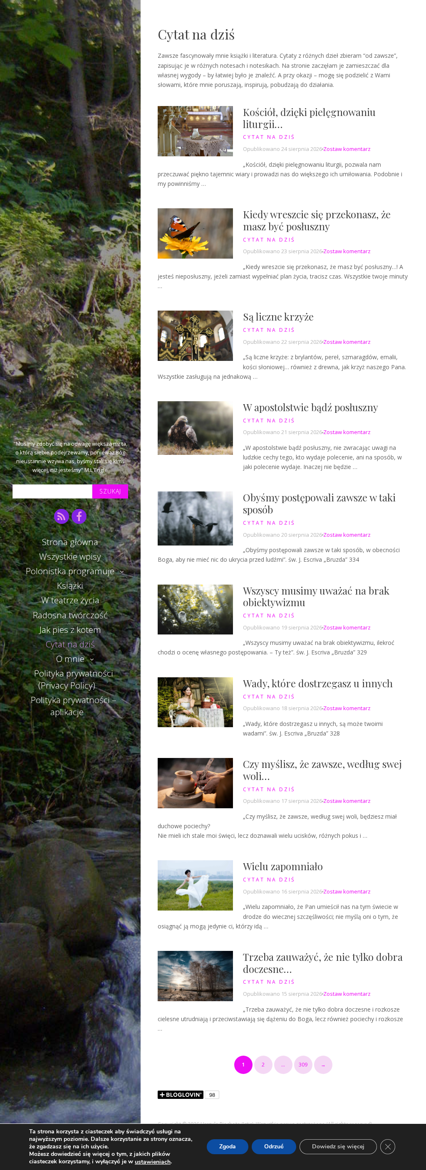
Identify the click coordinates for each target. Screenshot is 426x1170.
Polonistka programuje (70, 571)
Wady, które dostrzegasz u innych (318, 683)
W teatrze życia (70, 600)
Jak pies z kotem (70, 629)
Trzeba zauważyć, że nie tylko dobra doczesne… (323, 962)
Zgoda (227, 1147)
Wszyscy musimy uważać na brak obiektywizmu (316, 596)
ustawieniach (153, 1162)
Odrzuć (274, 1147)
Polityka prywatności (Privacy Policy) (73, 679)
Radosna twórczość (70, 615)
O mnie (70, 658)
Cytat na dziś (70, 644)
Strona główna (70, 542)
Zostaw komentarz (347, 149)
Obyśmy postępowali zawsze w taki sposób (319, 503)
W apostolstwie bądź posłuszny (310, 407)
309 (303, 1064)
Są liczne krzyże (278, 316)
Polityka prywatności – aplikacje (73, 706)
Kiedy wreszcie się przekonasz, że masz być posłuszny (317, 220)
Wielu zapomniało (283, 866)
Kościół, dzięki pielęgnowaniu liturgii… (309, 118)
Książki (70, 585)
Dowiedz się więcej (338, 1147)
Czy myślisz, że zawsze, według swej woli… (322, 769)
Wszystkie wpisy (70, 556)
